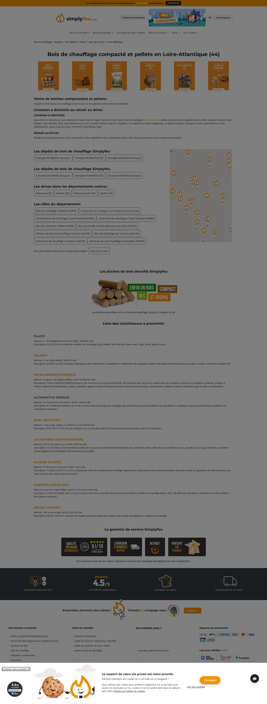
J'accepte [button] (210, 680)
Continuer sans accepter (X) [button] (16, 669)
